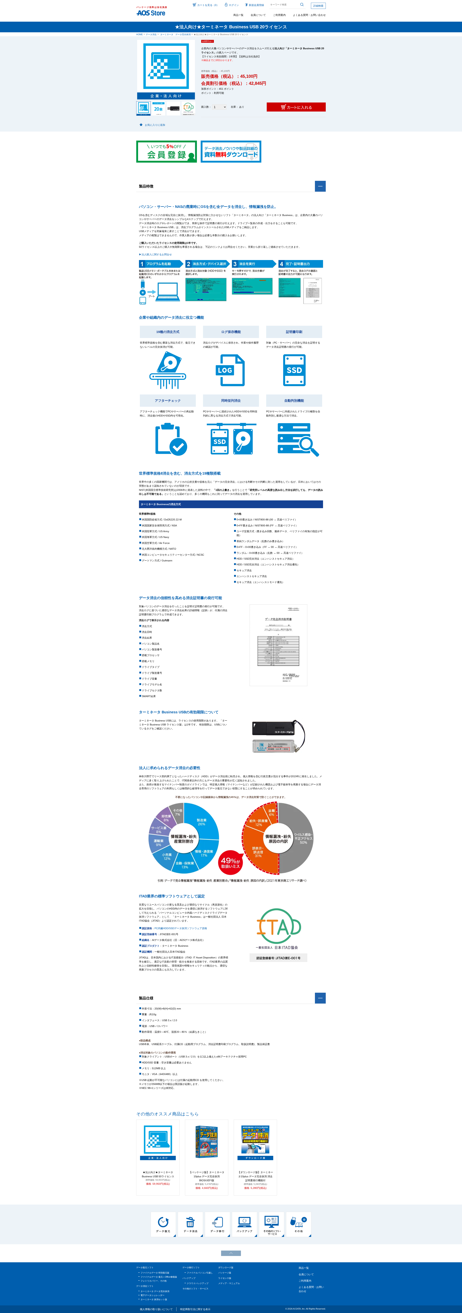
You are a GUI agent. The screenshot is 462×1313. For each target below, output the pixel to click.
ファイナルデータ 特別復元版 (155, 1272)
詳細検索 (318, 5)
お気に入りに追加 (155, 124)
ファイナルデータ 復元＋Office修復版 (159, 1277)
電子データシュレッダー (152, 1295)
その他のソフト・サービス (195, 1288)
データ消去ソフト (145, 1286)
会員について (258, 15)
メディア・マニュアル (229, 1283)
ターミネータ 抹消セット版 (154, 1299)
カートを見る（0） (208, 5)
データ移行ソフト (191, 1267)
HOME (139, 34)
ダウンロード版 (225, 1267)
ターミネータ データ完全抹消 (175, 34)
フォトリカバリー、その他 (154, 1281)
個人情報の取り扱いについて (156, 1309)
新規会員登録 (256, 5)
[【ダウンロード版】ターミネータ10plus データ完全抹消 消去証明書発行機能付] (255, 1141)
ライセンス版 (224, 1278)
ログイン (234, 5)
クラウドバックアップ (197, 1283)
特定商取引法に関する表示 (195, 1309)
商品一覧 (238, 15)
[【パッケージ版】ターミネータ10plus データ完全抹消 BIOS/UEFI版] (207, 1141)
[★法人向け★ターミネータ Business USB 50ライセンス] (158, 1141)
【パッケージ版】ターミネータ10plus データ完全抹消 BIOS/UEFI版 (206, 1176)
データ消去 (151, 34)
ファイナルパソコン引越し (200, 1272)
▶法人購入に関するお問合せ (155, 254)
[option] (163, 1224)
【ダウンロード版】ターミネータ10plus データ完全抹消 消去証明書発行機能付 (255, 1176)
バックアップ (188, 1278)
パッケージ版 (224, 1272)
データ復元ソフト (145, 1267)
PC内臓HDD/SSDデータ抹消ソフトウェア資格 (180, 928)
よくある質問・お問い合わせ (309, 15)
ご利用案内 (279, 15)
